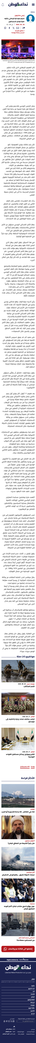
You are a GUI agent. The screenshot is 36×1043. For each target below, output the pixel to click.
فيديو (33, 1014)
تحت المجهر (31, 989)
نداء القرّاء (10, 982)
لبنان (33, 979)
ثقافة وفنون (31, 1000)
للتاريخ (33, 1011)
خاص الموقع (4, 982)
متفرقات (15, 982)
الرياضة (32, 1002)
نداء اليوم (28, 982)
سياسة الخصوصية (30, 1034)
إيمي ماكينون (19, 15)
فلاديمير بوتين (25, 767)
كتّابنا (33, 986)
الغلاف (33, 982)
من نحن (33, 1029)
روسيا (33, 767)
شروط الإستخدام (31, 1032)
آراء (34, 991)
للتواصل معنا (21, 1034)
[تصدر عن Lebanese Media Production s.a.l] (18, 967)
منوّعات (32, 1005)
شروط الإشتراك (20, 1032)
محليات (23, 982)
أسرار (20, 982)
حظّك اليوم (31, 1008)
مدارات (33, 12)
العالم (33, 997)
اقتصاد (33, 994)
